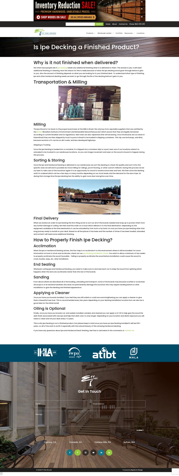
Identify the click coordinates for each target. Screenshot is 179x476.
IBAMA (39, 132)
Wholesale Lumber (105, 33)
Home (108, 24)
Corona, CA (50, 442)
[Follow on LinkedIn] (101, 452)
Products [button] (89, 33)
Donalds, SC (75, 442)
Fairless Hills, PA (103, 442)
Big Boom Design (137, 470)
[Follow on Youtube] (93, 452)
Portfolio (119, 33)
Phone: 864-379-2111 (137, 24)
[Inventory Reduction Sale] (89, 10)
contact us (129, 330)
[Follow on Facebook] (70, 452)
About (114, 24)
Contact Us (123, 24)
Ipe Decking (62, 68)
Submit (140, 430)
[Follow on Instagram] (85, 452)
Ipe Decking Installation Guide (95, 253)
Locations (140, 33)
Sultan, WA (129, 442)
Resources (129, 33)
